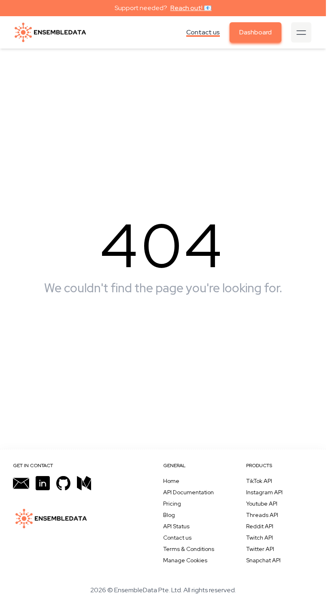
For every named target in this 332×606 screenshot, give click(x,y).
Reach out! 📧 (191, 8)
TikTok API (259, 481)
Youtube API (261, 503)
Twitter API (260, 549)
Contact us (203, 32)
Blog (169, 515)
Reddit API (259, 526)
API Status (176, 526)
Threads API (262, 515)
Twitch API (259, 537)
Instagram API (264, 492)
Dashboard (255, 32)
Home (171, 481)
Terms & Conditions (188, 549)
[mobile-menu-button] (301, 32)
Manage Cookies (185, 560)
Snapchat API (263, 560)
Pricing (172, 503)
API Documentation (188, 492)
